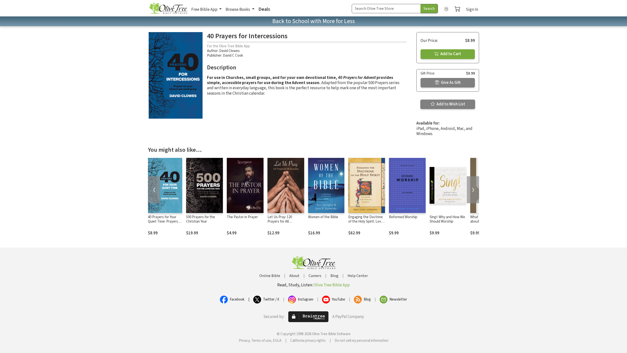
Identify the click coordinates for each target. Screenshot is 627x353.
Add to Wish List (450, 104)
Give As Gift (450, 83)
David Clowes (229, 50)
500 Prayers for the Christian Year (200, 219)
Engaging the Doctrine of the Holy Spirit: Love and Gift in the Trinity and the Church (365, 224)
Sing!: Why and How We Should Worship (447, 219)
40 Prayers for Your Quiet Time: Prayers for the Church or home (163, 224)
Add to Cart (450, 54)
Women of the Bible (323, 217)
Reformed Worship (403, 217)
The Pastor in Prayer (242, 217)
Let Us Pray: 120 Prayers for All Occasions (279, 221)
